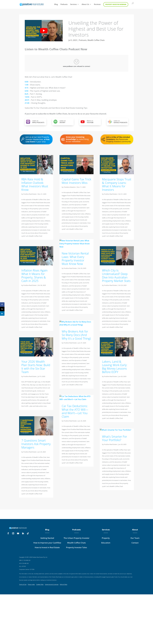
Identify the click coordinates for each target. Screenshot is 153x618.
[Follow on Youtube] (18, 533)
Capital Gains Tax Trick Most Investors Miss (76, 181)
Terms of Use (22, 584)
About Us (85, 4)
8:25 (26, 94)
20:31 (27, 100)
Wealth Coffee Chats (96, 40)
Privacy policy (31, 584)
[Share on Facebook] (2, 304)
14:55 (27, 97)
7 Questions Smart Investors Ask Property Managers (36, 443)
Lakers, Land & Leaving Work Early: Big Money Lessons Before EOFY (114, 366)
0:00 (26, 81)
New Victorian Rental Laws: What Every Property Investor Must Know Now (75, 258)
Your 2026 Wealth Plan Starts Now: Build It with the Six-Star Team (35, 366)
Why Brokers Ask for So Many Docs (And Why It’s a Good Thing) (76, 334)
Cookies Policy (40, 584)
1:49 (26, 85)
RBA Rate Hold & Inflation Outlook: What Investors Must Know (34, 184)
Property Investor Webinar (115, 4)
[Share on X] (2, 309)
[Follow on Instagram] (13, 533)
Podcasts (64, 4)
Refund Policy (63, 584)
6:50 (26, 91)
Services (73, 4)
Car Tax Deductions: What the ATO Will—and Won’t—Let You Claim (75, 411)
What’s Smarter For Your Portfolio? (114, 438)
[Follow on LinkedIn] (23, 533)
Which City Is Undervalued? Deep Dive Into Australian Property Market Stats (116, 275)
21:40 (27, 103)
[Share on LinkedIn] (2, 313)
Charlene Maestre (69, 187)
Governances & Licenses (51, 584)
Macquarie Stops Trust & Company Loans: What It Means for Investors (116, 184)
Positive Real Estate (29, 194)
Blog (56, 4)
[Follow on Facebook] (8, 533)
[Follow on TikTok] (28, 533)
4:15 (26, 88)
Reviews (97, 4)
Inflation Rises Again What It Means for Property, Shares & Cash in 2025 (34, 275)
